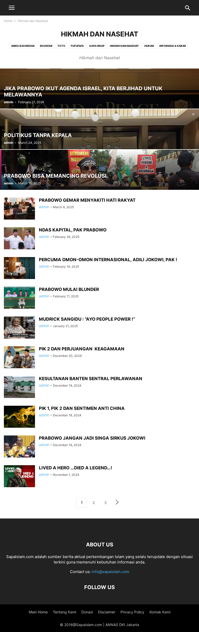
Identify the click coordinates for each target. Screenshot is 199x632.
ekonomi (46, 45)
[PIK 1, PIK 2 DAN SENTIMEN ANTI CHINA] (19, 417)
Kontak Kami (160, 612)
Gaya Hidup (96, 45)
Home (8, 21)
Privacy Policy (132, 612)
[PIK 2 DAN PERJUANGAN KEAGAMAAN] (19, 357)
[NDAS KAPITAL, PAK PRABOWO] (19, 238)
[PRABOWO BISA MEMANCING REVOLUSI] (99, 170)
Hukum (149, 45)
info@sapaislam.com (110, 571)
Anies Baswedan (22, 45)
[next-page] (117, 503)
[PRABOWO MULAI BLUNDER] (19, 298)
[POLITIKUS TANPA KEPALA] (99, 129)
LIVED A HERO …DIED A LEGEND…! (75, 467)
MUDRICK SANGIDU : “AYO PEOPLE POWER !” (87, 319)
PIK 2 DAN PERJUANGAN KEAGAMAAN (81, 348)
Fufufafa (77, 45)
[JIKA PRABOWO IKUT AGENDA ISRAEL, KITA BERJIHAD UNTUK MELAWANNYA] (99, 89)
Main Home (38, 612)
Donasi (87, 612)
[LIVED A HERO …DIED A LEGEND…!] (19, 476)
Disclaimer (106, 612)
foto (61, 45)
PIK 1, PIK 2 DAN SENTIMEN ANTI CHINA (82, 408)
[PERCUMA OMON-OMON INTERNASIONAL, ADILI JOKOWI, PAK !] (19, 268)
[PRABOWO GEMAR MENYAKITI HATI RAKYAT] (19, 209)
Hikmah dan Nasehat (124, 45)
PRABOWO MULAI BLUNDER (69, 289)
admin (8, 102)
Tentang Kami (64, 612)
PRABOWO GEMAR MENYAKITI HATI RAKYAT (87, 200)
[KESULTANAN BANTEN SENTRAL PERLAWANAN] (19, 387)
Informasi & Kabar (172, 45)
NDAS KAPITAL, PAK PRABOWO (72, 229)
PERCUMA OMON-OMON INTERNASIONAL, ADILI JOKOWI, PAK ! (108, 259)
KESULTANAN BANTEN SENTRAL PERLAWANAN (90, 378)
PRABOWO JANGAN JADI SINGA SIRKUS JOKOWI (92, 438)
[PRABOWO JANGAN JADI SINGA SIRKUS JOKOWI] (19, 446)
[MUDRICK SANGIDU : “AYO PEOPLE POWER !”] (19, 328)
